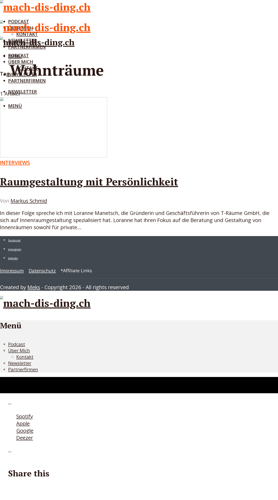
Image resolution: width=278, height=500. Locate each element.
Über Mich (19, 350)
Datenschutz (42, 270)
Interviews (15, 162)
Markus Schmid (29, 200)
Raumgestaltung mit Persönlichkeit (89, 181)
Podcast (18, 55)
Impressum (12, 270)
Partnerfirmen (27, 80)
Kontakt (24, 357)
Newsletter (22, 91)
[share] (9, 451)
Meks (33, 287)
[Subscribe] (9, 404)
